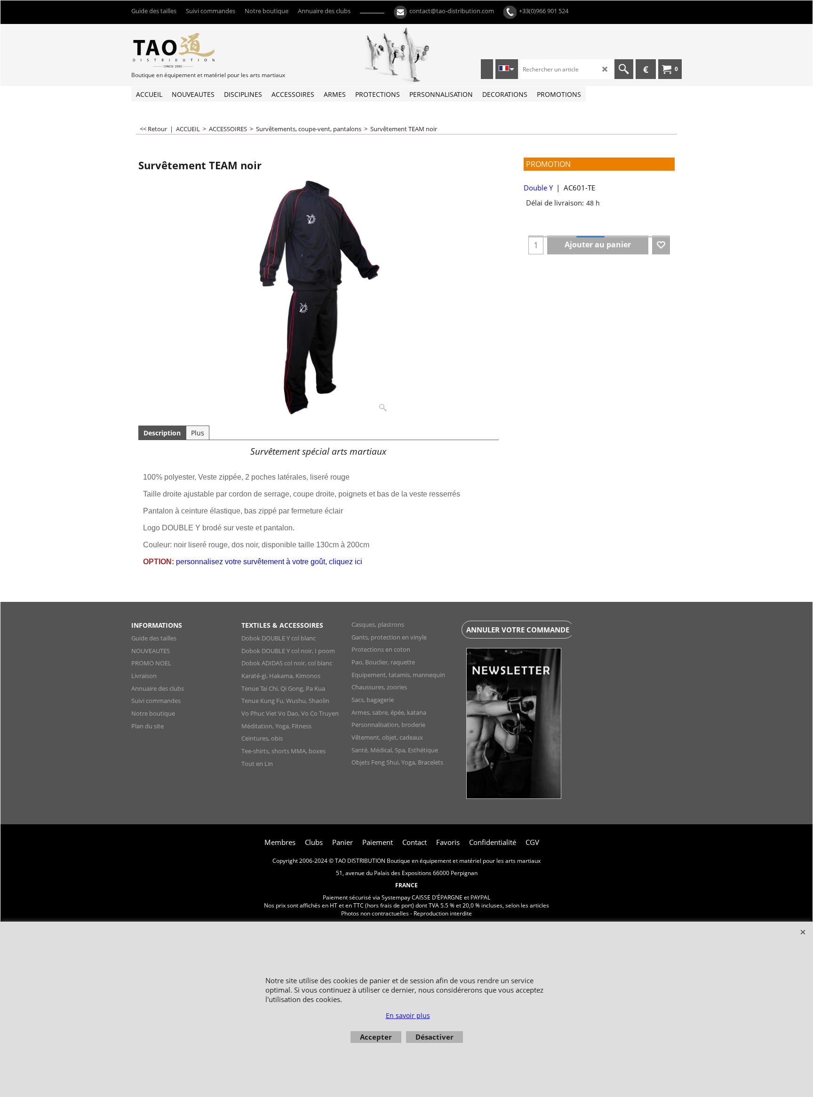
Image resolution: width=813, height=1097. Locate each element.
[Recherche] (623, 69)
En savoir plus (408, 1015)
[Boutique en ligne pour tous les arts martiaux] (201, 50)
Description (162, 432)
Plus (197, 432)
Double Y (538, 187)
